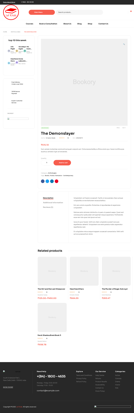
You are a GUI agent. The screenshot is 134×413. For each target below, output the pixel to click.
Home (5, 32)
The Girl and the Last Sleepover (51, 289)
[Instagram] (126, 2)
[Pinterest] (129, 2)
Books (47, 175)
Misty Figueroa (13, 52)
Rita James (22, 63)
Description (48, 198)
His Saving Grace (29, 49)
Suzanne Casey (42, 295)
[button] (124, 43)
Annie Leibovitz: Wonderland (23, 61)
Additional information (53, 203)
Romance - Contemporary (64, 175)
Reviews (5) (48, 207)
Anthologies (15, 32)
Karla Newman (106, 295)
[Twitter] (123, 2)
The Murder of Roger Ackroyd (114, 289)
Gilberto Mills (21, 52)
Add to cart (63, 163)
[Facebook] (120, 2)
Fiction (52, 175)
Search (100, 12)
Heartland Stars (77, 289)
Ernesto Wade (50, 138)
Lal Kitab (19, 407)
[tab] (53, 198)
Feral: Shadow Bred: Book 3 (49, 335)
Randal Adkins (42, 341)
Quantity (43, 158)
